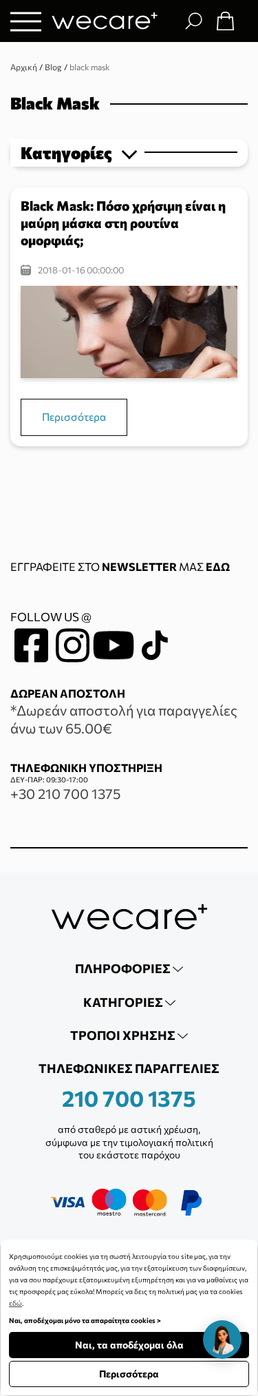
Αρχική (23, 67)
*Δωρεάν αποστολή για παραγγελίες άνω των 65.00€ (123, 719)
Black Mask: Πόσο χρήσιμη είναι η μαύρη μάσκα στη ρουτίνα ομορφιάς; (123, 223)
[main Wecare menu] (25, 21)
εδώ (15, 1303)
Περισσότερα (74, 416)
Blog (53, 67)
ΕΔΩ (218, 566)
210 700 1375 (129, 1098)
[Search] (193, 20)
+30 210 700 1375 (65, 793)
